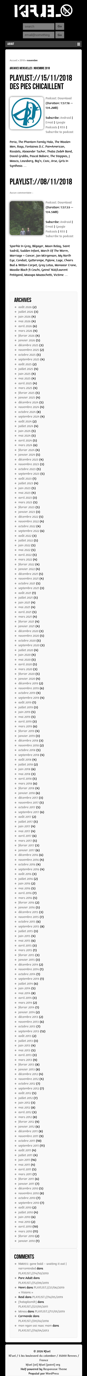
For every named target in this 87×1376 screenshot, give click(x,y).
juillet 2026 (25, 312)
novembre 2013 (28, 1022)
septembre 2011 (28, 1146)
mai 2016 (24, 888)
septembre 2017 (28, 812)
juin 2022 (24, 545)
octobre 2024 (27, 412)
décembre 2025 (28, 345)
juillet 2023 (25, 483)
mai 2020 (24, 660)
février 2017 (26, 845)
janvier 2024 (26, 455)
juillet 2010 (25, 1212)
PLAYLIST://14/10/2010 (33, 1273)
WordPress (52, 1373)
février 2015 (26, 955)
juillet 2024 (25, 426)
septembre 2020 (28, 645)
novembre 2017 (28, 802)
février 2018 (26, 788)
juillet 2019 (25, 707)
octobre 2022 (26, 526)
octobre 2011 (26, 1141)
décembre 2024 (28, 402)
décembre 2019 (28, 683)
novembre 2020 (28, 636)
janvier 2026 (26, 340)
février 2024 (26, 450)
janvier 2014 (26, 1012)
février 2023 (26, 507)
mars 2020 (25, 669)
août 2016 (24, 874)
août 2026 (25, 307)
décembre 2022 (28, 517)
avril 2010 (25, 1226)
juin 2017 (24, 826)
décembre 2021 (28, 574)
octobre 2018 (26, 750)
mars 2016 (25, 898)
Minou (22, 1311)
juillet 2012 (25, 1098)
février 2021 (26, 621)
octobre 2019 (26, 693)
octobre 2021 (26, 583)
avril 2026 (25, 326)
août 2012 (24, 1093)
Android (65, 118)
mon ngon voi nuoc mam (35, 1326)
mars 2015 (25, 950)
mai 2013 (24, 1050)
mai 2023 (24, 493)
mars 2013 (25, 1060)
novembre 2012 (28, 1079)
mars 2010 (25, 1231)
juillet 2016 (25, 879)
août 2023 (25, 478)
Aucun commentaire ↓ (21, 192)
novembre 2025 (28, 350)
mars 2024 (25, 445)
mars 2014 (25, 1003)
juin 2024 (24, 431)
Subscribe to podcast (59, 132)
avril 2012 (24, 1112)
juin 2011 (24, 1160)
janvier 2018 (26, 793)
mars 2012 (25, 1117)
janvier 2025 (26, 397)
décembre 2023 (28, 459)
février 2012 (26, 1122)
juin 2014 (24, 988)
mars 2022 (25, 559)
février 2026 (26, 336)
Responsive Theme (55, 1369)
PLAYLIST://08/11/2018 (41, 182)
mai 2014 (24, 993)
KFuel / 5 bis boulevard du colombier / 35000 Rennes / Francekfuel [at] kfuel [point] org (44, 1360)
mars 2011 (25, 1174)
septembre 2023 (28, 474)
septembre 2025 (28, 359)
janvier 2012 (26, 1126)
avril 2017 (24, 836)
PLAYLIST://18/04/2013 (33, 1330)
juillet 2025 (25, 369)
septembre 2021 (28, 588)
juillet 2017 (25, 822)
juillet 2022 (25, 540)
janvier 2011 (26, 1184)
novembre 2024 (28, 407)
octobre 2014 (26, 974)
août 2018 (24, 759)
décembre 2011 (28, 1131)
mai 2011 (24, 1165)
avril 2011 (24, 1169)
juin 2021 (24, 602)
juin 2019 (24, 712)
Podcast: (52, 98)
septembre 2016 (28, 869)
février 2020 (26, 674)
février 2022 (26, 564)
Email (49, 122)
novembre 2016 (28, 860)
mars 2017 (25, 841)
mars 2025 (25, 388)
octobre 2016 (26, 864)
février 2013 (26, 1064)
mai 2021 (24, 607)
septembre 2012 (28, 1088)
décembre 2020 (28, 631)
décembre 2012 (28, 1074)
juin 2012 (24, 1103)
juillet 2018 (25, 764)
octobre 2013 (26, 1026)
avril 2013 (25, 1055)
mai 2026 (24, 321)
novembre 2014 (28, 969)
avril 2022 (25, 555)
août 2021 (24, 593)
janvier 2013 (26, 1069)
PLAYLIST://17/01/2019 (50, 1311)
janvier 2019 (26, 736)
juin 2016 (24, 883)
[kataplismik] (27, 1302)
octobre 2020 (27, 640)
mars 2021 (25, 617)
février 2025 (26, 393)
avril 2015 (25, 945)
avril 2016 (25, 893)
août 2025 (25, 364)
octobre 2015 (26, 921)
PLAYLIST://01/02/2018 (33, 1321)
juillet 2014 (25, 984)
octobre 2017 (26, 807)
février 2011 (26, 1179)
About (10, 44)
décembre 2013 (28, 1017)
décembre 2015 (28, 912)
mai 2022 (24, 550)
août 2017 (24, 817)
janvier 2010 (26, 1241)
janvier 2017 (26, 850)
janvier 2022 (26, 569)
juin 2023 (24, 488)
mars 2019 (25, 726)
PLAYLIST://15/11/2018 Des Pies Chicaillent (41, 82)
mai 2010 (24, 1222)
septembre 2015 (28, 926)
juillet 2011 (25, 1155)
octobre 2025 (27, 355)
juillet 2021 (25, 597)
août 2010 (24, 1207)
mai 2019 (24, 717)
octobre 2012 (26, 1083)
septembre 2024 (28, 416)
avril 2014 (25, 998)
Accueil (14, 60)
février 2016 (26, 902)
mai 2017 (24, 831)
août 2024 (25, 421)
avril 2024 (25, 440)
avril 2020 (25, 664)
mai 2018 (24, 774)
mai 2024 (24, 435)
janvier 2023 (26, 512)
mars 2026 (25, 331)
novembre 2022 (28, 521)
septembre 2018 (28, 755)
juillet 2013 (25, 1041)
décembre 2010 (28, 1188)
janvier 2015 (26, 960)
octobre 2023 (27, 469)
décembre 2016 (28, 855)
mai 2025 (24, 378)
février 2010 (26, 1236)
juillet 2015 (25, 931)
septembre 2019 (28, 698)
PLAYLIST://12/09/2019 (33, 1283)
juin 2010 (24, 1217)
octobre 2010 (26, 1198)
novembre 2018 (28, 745)
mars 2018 (25, 783)
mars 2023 (25, 502)
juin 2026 (24, 316)
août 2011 (24, 1150)
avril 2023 (25, 498)
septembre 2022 (28, 531)
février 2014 (26, 1007)
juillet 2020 (25, 650)
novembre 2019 (28, 688)
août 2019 (24, 702)
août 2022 (24, 536)
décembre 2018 (28, 740)
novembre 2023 (28, 464)
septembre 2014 (28, 979)
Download (65, 98)
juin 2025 (24, 374)
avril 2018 (25, 779)
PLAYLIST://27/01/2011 (33, 1306)
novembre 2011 (28, 1136)
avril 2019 (25, 721)
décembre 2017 (28, 798)
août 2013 (24, 1036)
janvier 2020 (26, 679)
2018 (22, 60)
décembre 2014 (28, 964)
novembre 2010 (28, 1193)
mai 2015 (24, 941)
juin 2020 (24, 655)
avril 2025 (25, 383)
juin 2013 (24, 1045)
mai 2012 (24, 1107)
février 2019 (26, 731)
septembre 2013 (28, 1031)
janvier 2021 (26, 626)
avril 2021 (24, 612)
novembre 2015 (28, 917)
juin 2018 (24, 769)
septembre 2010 (28, 1203)
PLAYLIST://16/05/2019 (47, 1297)
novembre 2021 (28, 578)
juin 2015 (24, 936)
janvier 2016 (26, 907)
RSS (62, 127)
